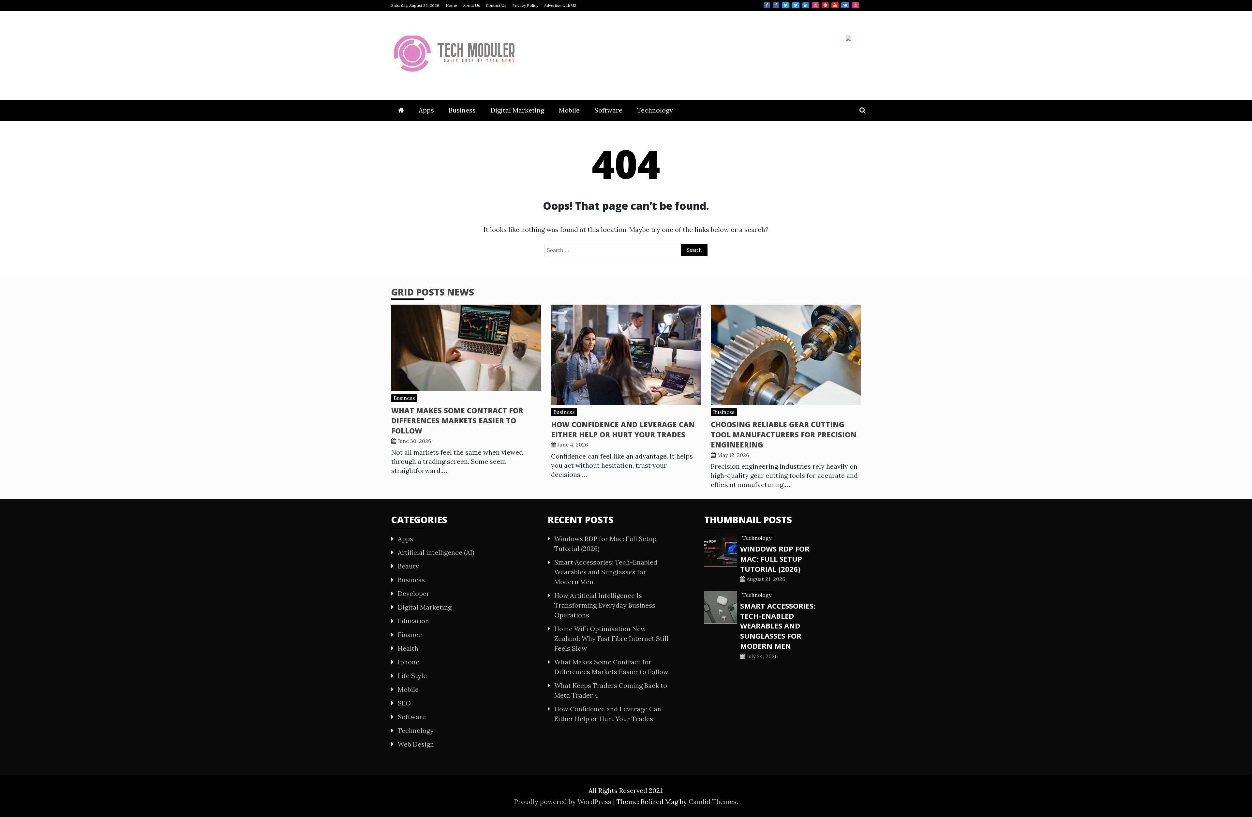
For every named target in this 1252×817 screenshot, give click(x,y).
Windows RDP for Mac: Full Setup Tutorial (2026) (775, 559)
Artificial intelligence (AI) (436, 552)
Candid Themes (713, 801)
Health (408, 648)
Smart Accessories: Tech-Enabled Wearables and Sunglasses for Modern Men (605, 572)
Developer (413, 593)
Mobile (569, 110)
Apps (426, 110)
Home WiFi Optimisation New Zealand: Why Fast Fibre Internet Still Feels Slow (611, 638)
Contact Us (496, 5)
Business (462, 110)
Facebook (767, 5)
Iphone (408, 662)
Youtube (835, 5)
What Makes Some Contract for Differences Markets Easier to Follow (457, 420)
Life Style (412, 676)
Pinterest (825, 5)
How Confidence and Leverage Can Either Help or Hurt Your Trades (623, 429)
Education (413, 621)
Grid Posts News (432, 292)
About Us (471, 5)
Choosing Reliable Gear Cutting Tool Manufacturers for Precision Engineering (784, 434)
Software (608, 110)
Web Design (416, 744)
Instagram (815, 5)
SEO (404, 703)
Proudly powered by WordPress (563, 801)
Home (451, 5)
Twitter (785, 5)
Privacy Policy (525, 5)
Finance (410, 634)
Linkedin (805, 5)
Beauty (408, 566)
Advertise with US (560, 5)
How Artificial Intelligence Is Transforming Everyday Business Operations (604, 605)
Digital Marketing (517, 110)
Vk (845, 5)
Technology (655, 110)
